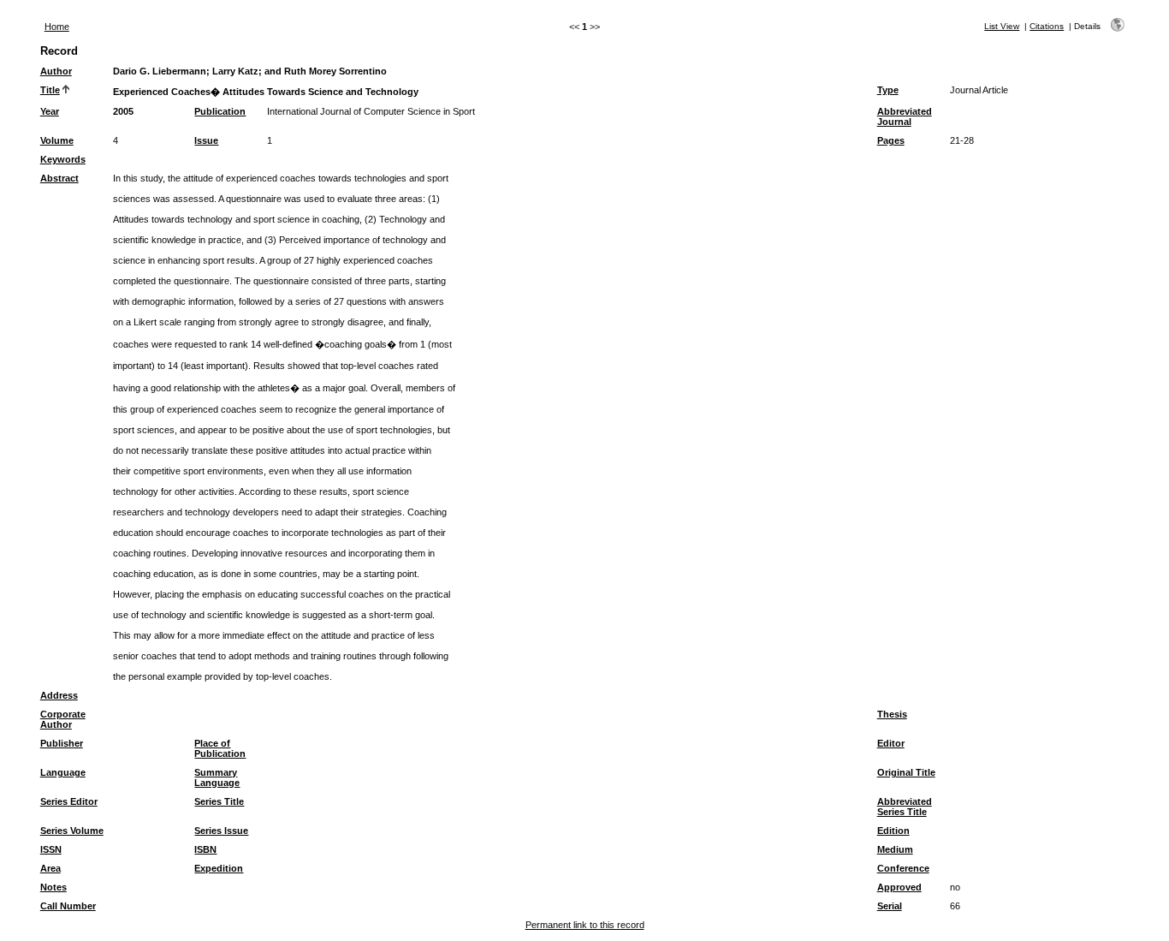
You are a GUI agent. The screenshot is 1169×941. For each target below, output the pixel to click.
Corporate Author (63, 719)
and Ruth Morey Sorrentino (325, 71)
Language (63, 772)
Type (888, 90)
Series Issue (221, 830)
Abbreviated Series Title (904, 806)
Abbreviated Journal (904, 116)
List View (1001, 26)
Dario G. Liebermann (159, 71)
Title (50, 90)
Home (57, 26)
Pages (891, 140)
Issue (206, 140)
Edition (893, 830)
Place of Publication (220, 748)
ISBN (205, 849)
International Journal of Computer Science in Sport (371, 111)
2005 (123, 111)
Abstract (59, 178)
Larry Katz (235, 71)
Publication (220, 111)
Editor (891, 743)
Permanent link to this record (584, 925)
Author (56, 71)
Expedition (218, 868)
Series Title (219, 801)
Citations (1047, 26)
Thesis (892, 714)
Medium (895, 849)
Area (50, 868)
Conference (903, 868)
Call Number (68, 906)
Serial (889, 906)
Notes (53, 887)
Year (49, 111)
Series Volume (72, 830)
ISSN (51, 849)
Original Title (906, 772)
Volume (57, 140)
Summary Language (217, 777)
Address (59, 695)
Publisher (61, 743)
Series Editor (69, 801)
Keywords (63, 159)
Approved (899, 887)
